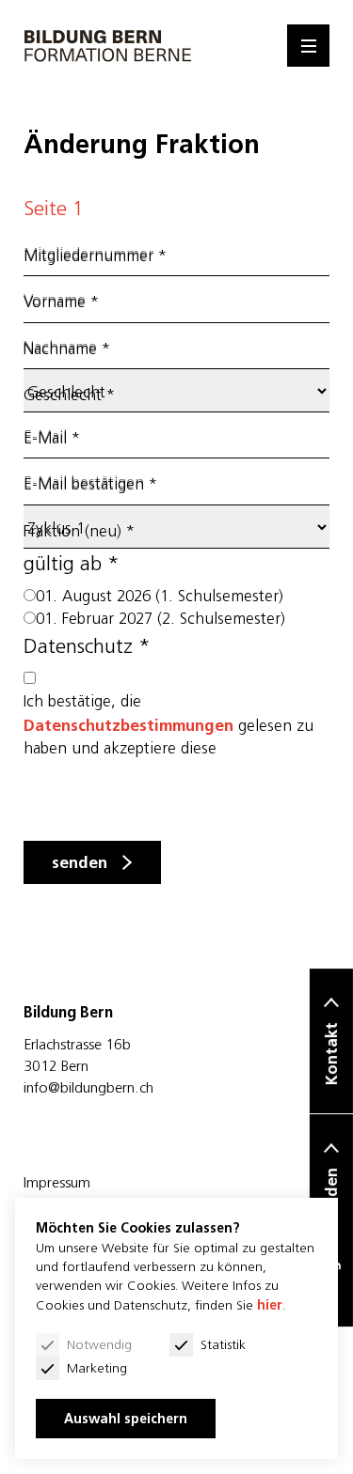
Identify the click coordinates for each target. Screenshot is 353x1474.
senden (79, 862)
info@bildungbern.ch (88, 1086)
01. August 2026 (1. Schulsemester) (159, 596)
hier (269, 1304)
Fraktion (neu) (79, 531)
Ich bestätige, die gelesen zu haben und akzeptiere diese (168, 724)
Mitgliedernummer (95, 256)
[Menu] (308, 45)
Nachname (67, 349)
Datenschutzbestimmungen (128, 725)
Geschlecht (69, 395)
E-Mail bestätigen (90, 484)
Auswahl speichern (125, 1418)
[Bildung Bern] (108, 45)
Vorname (61, 302)
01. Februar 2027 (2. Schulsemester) (160, 619)
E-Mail (52, 438)
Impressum (57, 1181)
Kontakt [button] (331, 1053)
